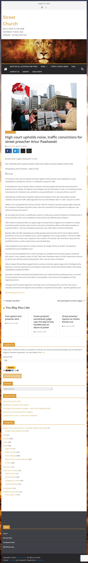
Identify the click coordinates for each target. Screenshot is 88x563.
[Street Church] (5, 69)
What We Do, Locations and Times (23, 66)
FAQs (73, 66)
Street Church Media (59, 66)
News (43, 66)
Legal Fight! (37, 72)
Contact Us (14, 72)
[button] (46, 66)
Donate (26, 72)
